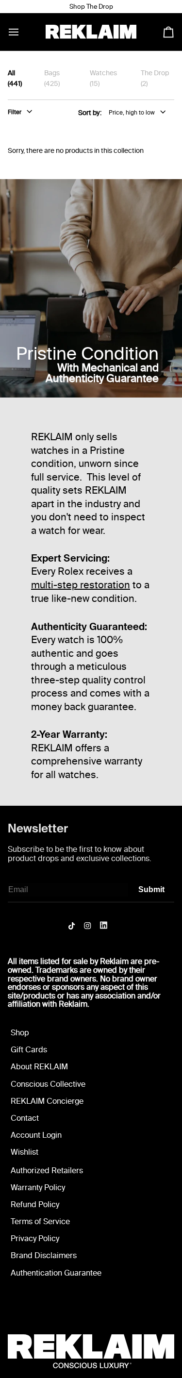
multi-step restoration (80, 585)
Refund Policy (35, 1204)
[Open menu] (22, 31)
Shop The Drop (91, 6)
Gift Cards (29, 1049)
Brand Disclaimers (44, 1255)
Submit (151, 889)
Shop (20, 1032)
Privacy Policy (35, 1238)
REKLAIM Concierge (47, 1101)
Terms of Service (40, 1221)
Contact (25, 1118)
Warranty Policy (38, 1187)
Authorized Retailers (47, 1170)
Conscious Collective (48, 1084)
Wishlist (24, 1152)
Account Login (36, 1135)
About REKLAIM (39, 1066)
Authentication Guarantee (56, 1273)
